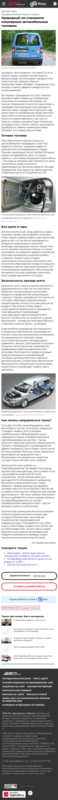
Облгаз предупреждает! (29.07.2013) (29, 647)
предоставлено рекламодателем (18, 67)
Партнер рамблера (26, 786)
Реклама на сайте (13, 694)
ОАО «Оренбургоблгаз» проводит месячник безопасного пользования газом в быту (33, 657)
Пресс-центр (40, 678)
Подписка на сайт (13, 686)
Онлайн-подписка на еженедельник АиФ (27, 682)
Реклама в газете (36, 694)
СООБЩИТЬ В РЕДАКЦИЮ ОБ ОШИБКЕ (23, 705)
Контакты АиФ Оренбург (17, 690)
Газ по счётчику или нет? (22, 564)
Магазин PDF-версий (39, 686)
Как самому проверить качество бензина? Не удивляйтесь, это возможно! (33, 630)
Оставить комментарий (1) (29, 586)
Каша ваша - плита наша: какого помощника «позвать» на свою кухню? (26, 554)
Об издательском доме (16, 678)
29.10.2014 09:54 (9, 11)
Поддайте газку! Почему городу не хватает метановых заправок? (32, 639)
